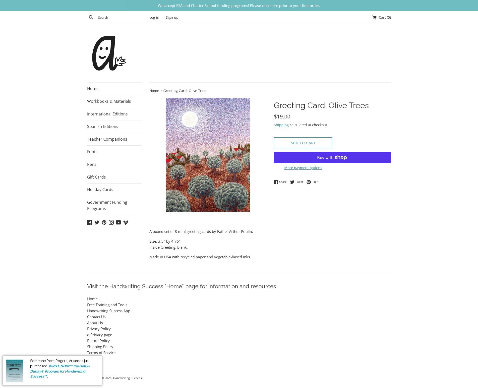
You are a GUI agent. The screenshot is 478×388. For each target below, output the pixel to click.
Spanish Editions (102, 126)
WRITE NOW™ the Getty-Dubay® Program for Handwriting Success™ (60, 371)
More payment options (303, 167)
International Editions (107, 114)
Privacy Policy (99, 328)
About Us (95, 322)
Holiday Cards (100, 189)
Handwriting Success (127, 378)
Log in (154, 17)
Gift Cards (96, 177)
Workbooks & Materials (109, 101)
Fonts (92, 151)
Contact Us (96, 316)
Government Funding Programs (107, 205)
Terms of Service (101, 352)
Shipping (281, 124)
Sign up (172, 17)
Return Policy (98, 340)
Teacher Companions (107, 139)
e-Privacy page (99, 334)
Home (93, 88)
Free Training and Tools (107, 304)
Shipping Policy (100, 346)
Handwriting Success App (108, 310)
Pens (91, 164)
